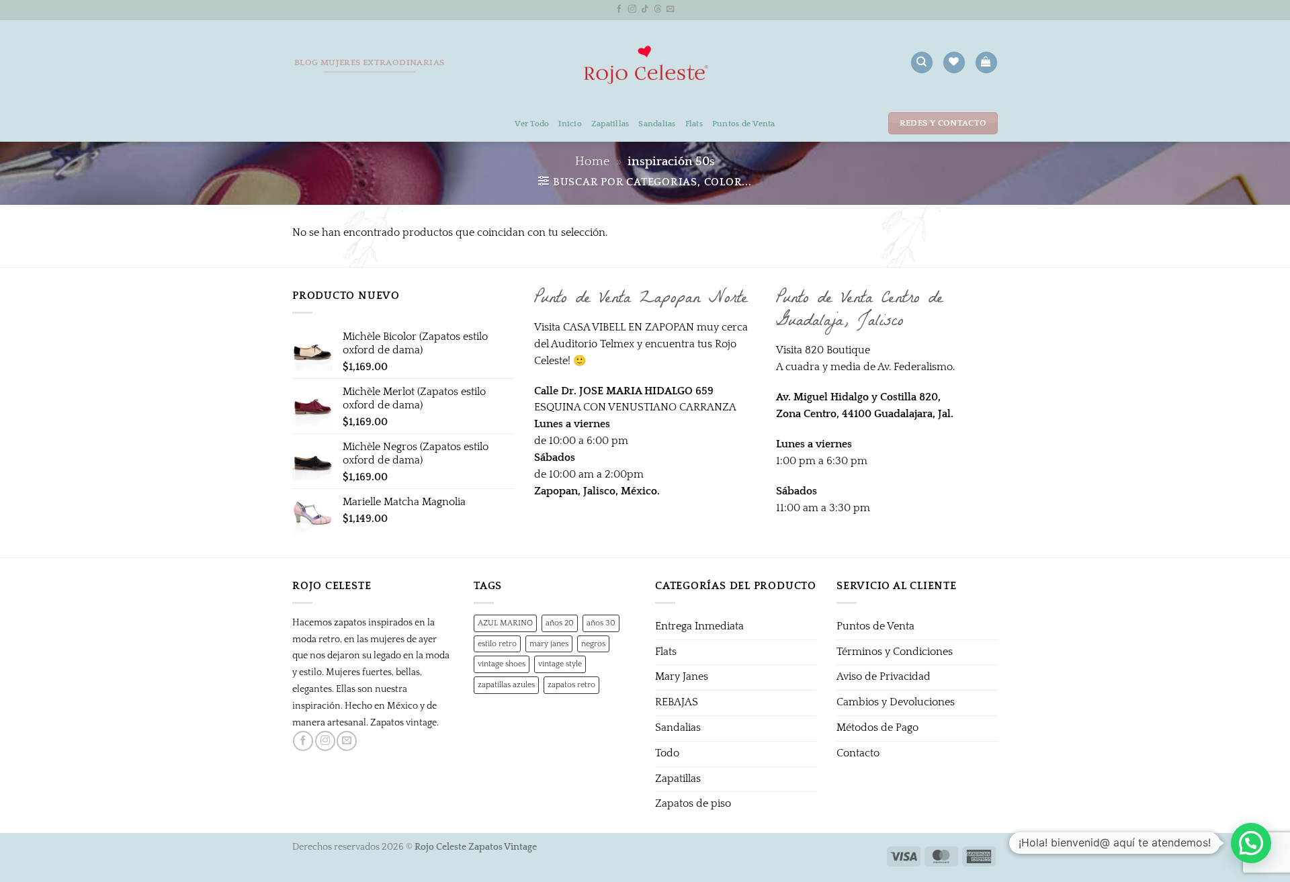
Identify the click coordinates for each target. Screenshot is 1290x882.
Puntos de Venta (743, 123)
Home (592, 162)
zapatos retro (571, 684)
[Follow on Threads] (658, 9)
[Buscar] (921, 62)
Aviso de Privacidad (883, 676)
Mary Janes (681, 676)
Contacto (857, 753)
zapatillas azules (506, 684)
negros (593, 643)
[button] (986, 62)
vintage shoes (501, 663)
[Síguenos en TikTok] (645, 9)
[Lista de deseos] (953, 62)
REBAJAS (676, 702)
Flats (694, 123)
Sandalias (656, 123)
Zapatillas (610, 123)
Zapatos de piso (693, 803)
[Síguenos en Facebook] (619, 9)
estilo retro (497, 643)
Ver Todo (532, 123)
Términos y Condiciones (894, 652)
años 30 (601, 622)
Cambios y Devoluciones (895, 702)
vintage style (560, 663)
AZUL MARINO (505, 622)
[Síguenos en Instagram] (632, 9)
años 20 (560, 622)
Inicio (570, 123)
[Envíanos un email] (670, 9)
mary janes (548, 643)
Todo (667, 753)
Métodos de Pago (877, 728)
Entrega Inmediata (699, 626)
